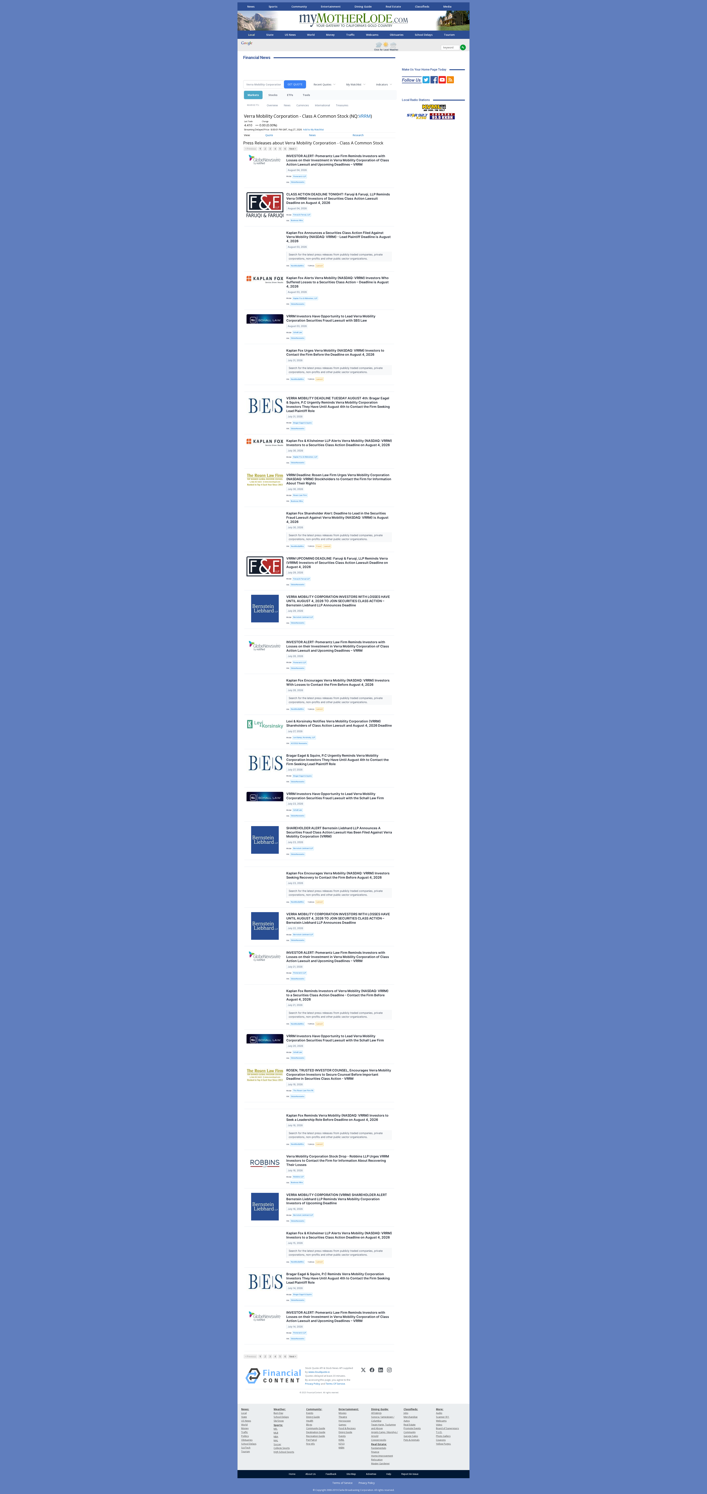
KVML (341, 1440)
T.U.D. (439, 1432)
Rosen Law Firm (300, 495)
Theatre (343, 1416)
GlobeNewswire (297, 182)
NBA (276, 1436)
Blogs (309, 1424)
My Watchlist (353, 84)
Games (342, 1424)
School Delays (423, 34)
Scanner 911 (442, 1416)
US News (290, 34)
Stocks (272, 95)
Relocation (377, 1459)
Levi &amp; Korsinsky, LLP (304, 737)
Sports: (278, 1425)
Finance (375, 1451)
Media (447, 6)
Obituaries (396, 34)
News (251, 6)
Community (299, 6)
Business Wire (297, 220)
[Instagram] (389, 1376)
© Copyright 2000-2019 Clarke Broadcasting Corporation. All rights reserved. (353, 1489)
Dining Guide (363, 6)
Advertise (371, 1474)
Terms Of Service (335, 1383)
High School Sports (284, 1451)
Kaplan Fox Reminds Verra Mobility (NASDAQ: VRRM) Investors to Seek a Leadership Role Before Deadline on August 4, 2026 (337, 1117)
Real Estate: (379, 1444)
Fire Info (310, 1443)
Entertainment (331, 6)
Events (309, 1413)
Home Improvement (382, 1455)
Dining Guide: (380, 1409)
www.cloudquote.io (319, 1372)
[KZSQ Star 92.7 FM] (415, 115)
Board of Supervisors (447, 1428)
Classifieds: (411, 1409)
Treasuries (342, 105)
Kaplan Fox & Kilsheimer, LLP (305, 298)
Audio (439, 1413)
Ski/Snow (279, 1420)
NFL (275, 1428)
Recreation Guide (315, 1436)
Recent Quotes (322, 84)
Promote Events (412, 1428)
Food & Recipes (347, 1428)
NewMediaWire (297, 266)
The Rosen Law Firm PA (303, 1091)
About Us (310, 1474)
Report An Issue (409, 1474)
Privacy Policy (312, 1383)
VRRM (365, 116)
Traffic (350, 34)
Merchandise (411, 1416)
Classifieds (422, 6)
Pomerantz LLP (299, 176)
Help (388, 1474)
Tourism (449, 34)
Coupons (441, 1440)
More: (439, 1409)
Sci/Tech (245, 1447)
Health (309, 1420)
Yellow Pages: (443, 1443)
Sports (273, 6)
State (269, 34)
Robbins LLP (298, 1177)
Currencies (302, 105)
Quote (269, 135)
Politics (245, 1436)
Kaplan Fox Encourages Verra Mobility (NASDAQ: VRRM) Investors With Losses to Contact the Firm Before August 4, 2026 (338, 682)
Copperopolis (378, 1440)
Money (330, 34)
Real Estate (393, 6)
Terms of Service (342, 1483)
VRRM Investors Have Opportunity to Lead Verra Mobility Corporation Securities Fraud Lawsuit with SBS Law (330, 318)
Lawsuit (319, 266)
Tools (306, 95)
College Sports (282, 1448)
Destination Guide (315, 1432)
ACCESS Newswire (299, 743)
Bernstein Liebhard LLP (303, 617)
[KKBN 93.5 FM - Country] (442, 115)
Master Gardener (380, 1463)
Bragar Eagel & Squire (302, 423)
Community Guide (315, 1428)
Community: (314, 1409)
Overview (272, 105)
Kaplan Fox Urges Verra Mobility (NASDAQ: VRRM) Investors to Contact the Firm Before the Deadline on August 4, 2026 (335, 352)
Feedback (331, 1474)
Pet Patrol (311, 1440)
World (311, 34)
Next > (292, 148)
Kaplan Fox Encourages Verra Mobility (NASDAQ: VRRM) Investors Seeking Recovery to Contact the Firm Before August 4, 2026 (338, 875)
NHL (276, 1440)
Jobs (406, 1413)
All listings (376, 1413)
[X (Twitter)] (363, 1376)
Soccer (277, 1444)
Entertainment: (349, 1409)
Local (251, 34)
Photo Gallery (443, 1436)
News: (245, 1409)
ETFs (290, 95)
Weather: (280, 1409)
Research (358, 135)
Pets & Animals (411, 1440)
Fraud (318, 546)
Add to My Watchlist (313, 129)
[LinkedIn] (380, 1376)
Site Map (351, 1474)
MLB (276, 1432)
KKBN (341, 1447)
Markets (253, 95)
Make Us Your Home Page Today (424, 69)
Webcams (372, 34)
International (322, 105)
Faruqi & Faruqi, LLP (301, 215)
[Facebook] (372, 1376)
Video (439, 1424)
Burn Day (278, 1413)
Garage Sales (411, 1436)
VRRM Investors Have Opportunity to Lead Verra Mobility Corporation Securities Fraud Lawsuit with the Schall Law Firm (335, 796)
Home (292, 1474)
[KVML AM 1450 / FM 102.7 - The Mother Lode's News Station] (434, 107)
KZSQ (342, 1443)
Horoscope (345, 1420)
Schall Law (297, 332)
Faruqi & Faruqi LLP (301, 579)
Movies (342, 1413)
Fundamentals (378, 1448)
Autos (407, 1420)
